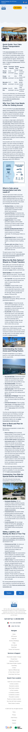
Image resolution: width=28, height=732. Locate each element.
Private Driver (14, 659)
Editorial (14, 720)
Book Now (14, 647)
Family (6, 220)
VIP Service (14, 636)
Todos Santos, (8, 404)
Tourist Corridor (6, 132)
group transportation (10, 51)
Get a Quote (17, 7)
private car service (13, 335)
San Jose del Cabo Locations (14, 701)
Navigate (14, 630)
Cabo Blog (14, 665)
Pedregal (15, 395)
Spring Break (8, 237)
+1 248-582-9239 (18, 619)
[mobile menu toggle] (26, 7)
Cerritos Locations (14, 683)
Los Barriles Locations (14, 694)
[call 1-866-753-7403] (26, 2)
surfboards (7, 568)
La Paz (22, 402)
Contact (14, 667)
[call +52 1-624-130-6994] (23, 2)
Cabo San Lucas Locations (14, 681)
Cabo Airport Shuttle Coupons (14, 663)
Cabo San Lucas (17, 121)
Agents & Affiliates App (14, 670)
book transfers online (10, 441)
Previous (9, 593)
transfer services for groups (9, 196)
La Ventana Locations (14, 692)
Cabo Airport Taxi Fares (14, 674)
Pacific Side (8, 395)
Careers (14, 723)
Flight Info (14, 638)
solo (5, 276)
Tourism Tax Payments (14, 649)
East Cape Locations (14, 688)
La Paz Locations (14, 690)
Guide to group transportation (14, 471)
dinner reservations (9, 525)
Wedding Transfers (14, 661)
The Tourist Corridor (10, 383)
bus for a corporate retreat (14, 62)
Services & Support (14, 653)
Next (20, 593)
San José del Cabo (7, 121)
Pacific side (7, 123)
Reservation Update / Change (14, 657)
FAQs (14, 643)
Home (14, 634)
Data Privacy (14, 717)
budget (10, 270)
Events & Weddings (14, 640)
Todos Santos (11, 407)
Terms (14, 712)
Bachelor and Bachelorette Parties (13, 228)
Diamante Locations (14, 686)
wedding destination (9, 207)
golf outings (19, 523)
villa (24, 515)
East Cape (17, 404)
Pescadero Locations (14, 697)
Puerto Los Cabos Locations (14, 699)
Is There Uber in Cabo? (14, 672)
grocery (16, 147)
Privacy (14, 714)
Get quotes (20, 439)
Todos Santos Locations (14, 703)
